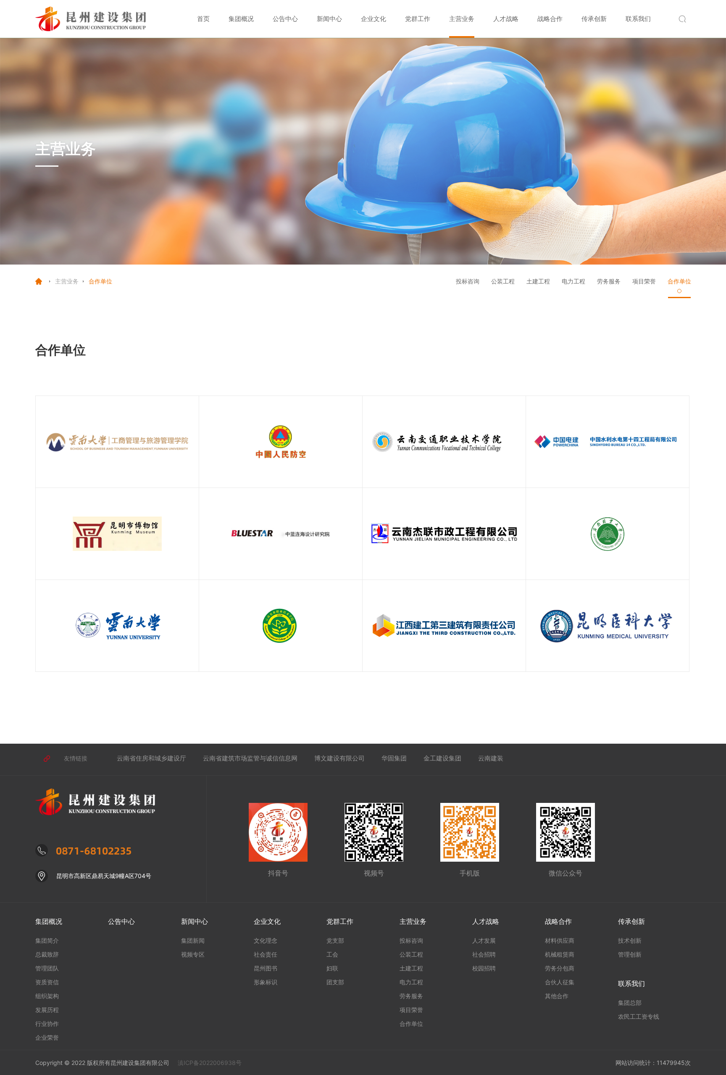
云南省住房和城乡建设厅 (151, 758)
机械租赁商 (559, 954)
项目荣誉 (644, 281)
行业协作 (47, 1023)
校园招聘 (484, 968)
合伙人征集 (559, 982)
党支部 (335, 940)
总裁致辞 (47, 954)
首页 (203, 19)
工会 (332, 954)
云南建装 (490, 758)
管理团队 (47, 968)
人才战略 (505, 19)
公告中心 (285, 19)
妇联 (332, 968)
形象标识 (265, 982)
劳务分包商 (559, 968)
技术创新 (630, 940)
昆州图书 (265, 968)
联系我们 (638, 19)
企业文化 (373, 19)
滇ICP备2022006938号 (210, 1062)
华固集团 (394, 758)
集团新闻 (193, 940)
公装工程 (503, 281)
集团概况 (241, 19)
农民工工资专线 (638, 1016)
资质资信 (47, 982)
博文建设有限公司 (339, 758)
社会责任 (265, 954)
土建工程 (538, 281)
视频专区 (193, 954)
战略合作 (550, 19)
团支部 (335, 982)
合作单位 (679, 281)
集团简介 (47, 940)
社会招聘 (484, 954)
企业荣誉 (47, 1037)
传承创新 (594, 19)
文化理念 (265, 940)
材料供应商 (559, 940)
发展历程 (47, 1009)
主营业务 (461, 19)
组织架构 (47, 995)
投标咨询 (467, 281)
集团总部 (630, 1002)
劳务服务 (609, 281)
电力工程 (573, 281)
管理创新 (630, 954)
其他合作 (556, 995)
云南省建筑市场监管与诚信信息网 (250, 758)
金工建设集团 (442, 758)
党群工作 (417, 19)
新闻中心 (329, 19)
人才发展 (484, 940)
